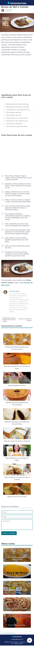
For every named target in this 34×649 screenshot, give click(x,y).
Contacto (22, 642)
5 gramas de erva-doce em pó (17, 118)
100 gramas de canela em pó (16, 120)
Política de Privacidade (11, 642)
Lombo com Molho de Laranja (24, 319)
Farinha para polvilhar (14, 123)
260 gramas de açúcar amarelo (17, 106)
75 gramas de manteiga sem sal (18, 109)
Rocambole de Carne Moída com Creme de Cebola (9, 319)
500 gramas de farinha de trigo (17, 104)
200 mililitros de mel (13, 115)
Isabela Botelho (9, 9)
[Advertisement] (17, 74)
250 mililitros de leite (13, 112)
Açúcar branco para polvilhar (16, 126)
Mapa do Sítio (19, 643)
